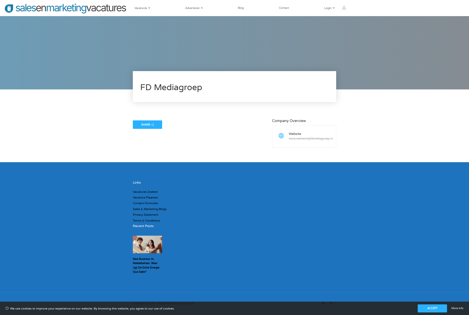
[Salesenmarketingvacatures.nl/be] (66, 8)
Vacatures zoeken (145, 192)
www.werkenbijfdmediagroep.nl (311, 138)
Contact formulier (145, 203)
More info (457, 308)
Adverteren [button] (192, 8)
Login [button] (328, 8)
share (145, 124)
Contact (284, 8)
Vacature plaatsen (145, 197)
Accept (432, 308)
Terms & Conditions (146, 220)
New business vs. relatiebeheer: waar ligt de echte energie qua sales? (146, 265)
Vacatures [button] (140, 8)
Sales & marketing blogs (150, 209)
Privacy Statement (145, 215)
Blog (241, 8)
